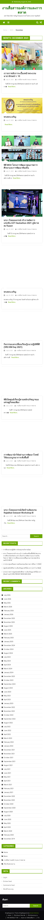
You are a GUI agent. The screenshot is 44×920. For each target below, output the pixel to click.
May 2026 (7, 603)
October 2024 (8, 649)
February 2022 (9, 742)
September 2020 (9, 808)
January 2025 (8, 641)
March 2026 (8, 607)
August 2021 (8, 765)
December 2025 (9, 618)
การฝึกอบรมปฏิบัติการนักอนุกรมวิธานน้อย (17, 549)
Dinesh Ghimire (34, 913)
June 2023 (7, 692)
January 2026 (8, 614)
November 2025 (9, 622)
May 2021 (7, 777)
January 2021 (8, 792)
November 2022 (9, 711)
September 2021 (9, 761)
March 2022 (8, 738)
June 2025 (7, 630)
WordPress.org (8, 889)
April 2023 (7, 699)
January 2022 (8, 746)
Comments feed (9, 885)
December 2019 (9, 839)
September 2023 (9, 684)
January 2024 (8, 672)
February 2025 (9, 638)
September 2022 (9, 719)
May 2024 (7, 661)
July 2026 (7, 595)
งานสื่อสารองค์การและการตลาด (27, 79)
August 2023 (8, 688)
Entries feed (7, 881)
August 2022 (8, 723)
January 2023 (8, 703)
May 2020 (7, 823)
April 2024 (7, 665)
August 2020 (8, 812)
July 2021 (7, 769)
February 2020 (9, 835)
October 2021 (8, 757)
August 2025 (8, 626)
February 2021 (9, 788)
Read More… (12, 86)
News (6, 856)
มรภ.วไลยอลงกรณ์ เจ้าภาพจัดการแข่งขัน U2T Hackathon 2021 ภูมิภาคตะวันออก (21, 223)
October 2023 (8, 680)
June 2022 (7, 730)
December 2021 (9, 750)
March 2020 (8, 831)
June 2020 (7, 819)
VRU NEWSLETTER (12, 917)
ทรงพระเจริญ (10, 117)
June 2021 (7, 773)
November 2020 (9, 800)
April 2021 (7, 781)
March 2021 (8, 785)
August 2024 (8, 653)
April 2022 (7, 734)
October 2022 (8, 715)
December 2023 (9, 676)
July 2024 (7, 657)
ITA (38, 917)
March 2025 (8, 634)
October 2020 (8, 804)
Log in (5, 877)
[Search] (37, 22)
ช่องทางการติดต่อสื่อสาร (28, 917)
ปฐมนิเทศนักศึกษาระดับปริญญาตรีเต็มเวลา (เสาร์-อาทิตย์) (22, 568)
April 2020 (7, 827)
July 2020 (7, 815)
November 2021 (9, 754)
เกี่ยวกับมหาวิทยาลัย (19, 915)
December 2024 (9, 645)
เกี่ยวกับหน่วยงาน (9, 864)
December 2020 (9, 796)
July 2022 (7, 726)
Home (6, 852)
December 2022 (9, 707)
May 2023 (7, 696)
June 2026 (7, 599)
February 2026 (9, 610)
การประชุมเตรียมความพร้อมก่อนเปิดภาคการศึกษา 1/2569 (22, 564)
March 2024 (8, 668)
